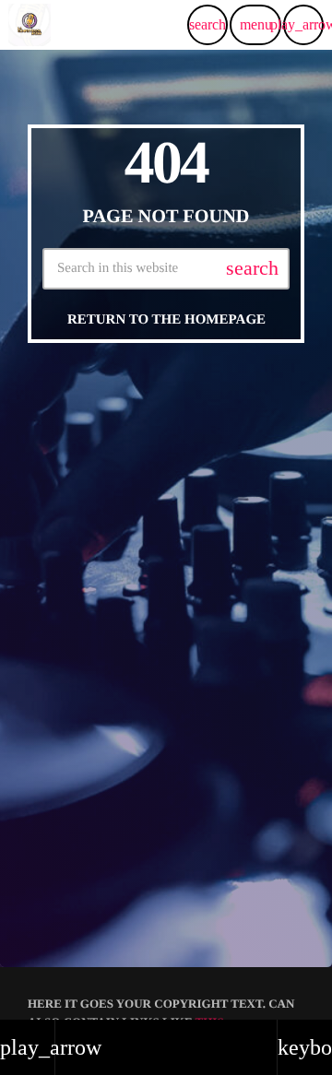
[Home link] (29, 25)
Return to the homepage (166, 320)
